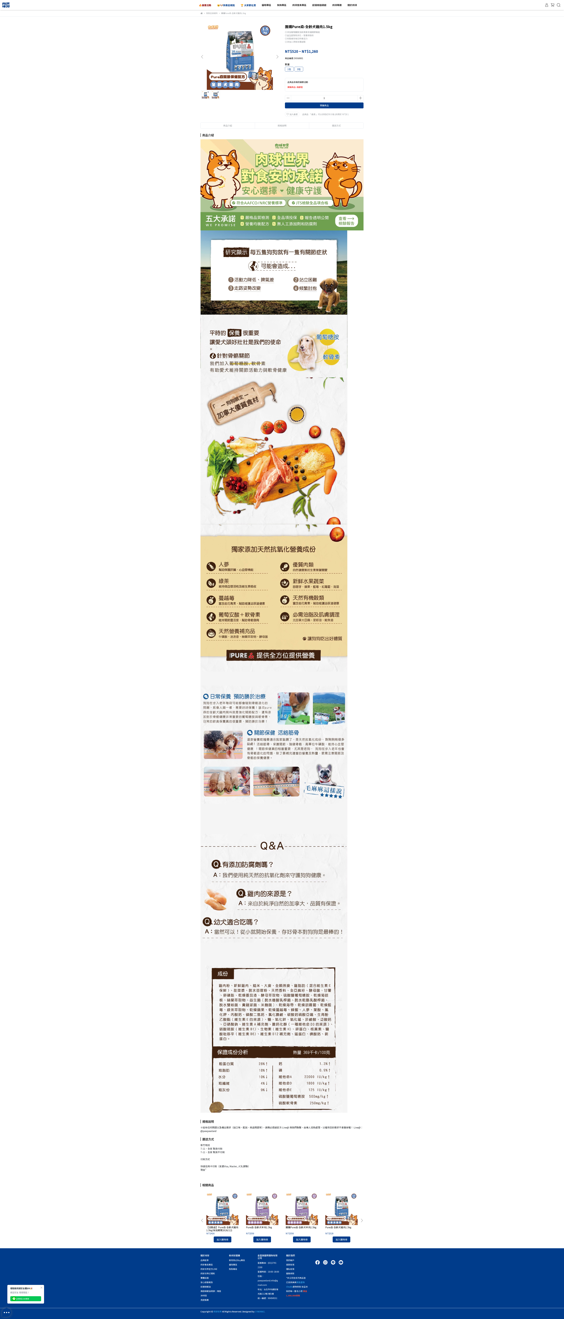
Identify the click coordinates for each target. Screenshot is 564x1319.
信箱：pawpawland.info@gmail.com (268, 1280)
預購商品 (324, 105)
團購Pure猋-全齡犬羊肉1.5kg (301, 1227)
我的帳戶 (290, 1260)
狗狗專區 (233, 1269)
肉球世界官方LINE (208, 1269)
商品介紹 (227, 125)
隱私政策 (290, 1269)
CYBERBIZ (260, 1311)
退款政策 (290, 1264)
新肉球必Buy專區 (237, 1260)
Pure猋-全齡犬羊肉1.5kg (259, 1227)
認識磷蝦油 (205, 1286)
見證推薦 (204, 1299)
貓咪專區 (233, 1264)
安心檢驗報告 (206, 1282)
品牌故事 (204, 1260)
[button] (277, 57)
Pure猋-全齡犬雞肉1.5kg (338, 1227)
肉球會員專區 (206, 1264)
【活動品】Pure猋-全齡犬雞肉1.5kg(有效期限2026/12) (222, 1229)
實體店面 (204, 1277)
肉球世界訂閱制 (207, 1273)
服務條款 (290, 1273)
